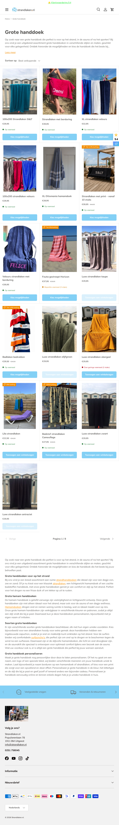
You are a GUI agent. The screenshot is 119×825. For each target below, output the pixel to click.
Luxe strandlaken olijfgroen (57, 356)
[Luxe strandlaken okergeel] (99, 329)
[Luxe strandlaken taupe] (99, 249)
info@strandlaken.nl (16, 744)
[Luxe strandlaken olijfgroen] (59, 329)
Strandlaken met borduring (57, 119)
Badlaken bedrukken (13, 356)
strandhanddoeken (66, 579)
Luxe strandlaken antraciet (17, 514)
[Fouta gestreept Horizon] (59, 249)
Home (7, 19)
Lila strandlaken (11, 433)
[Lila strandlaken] (19, 406)
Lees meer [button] (10, 52)
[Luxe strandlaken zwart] (99, 406)
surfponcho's (38, 637)
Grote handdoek (19, 19)
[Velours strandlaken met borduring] (19, 249)
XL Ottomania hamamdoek (57, 196)
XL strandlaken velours (94, 119)
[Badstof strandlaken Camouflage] (59, 406)
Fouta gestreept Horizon (55, 276)
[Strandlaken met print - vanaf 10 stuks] (99, 168)
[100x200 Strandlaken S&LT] (19, 91)
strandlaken (59, 583)
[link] (23, 539)
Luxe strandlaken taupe (95, 276)
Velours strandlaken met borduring (15, 278)
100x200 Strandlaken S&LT (17, 119)
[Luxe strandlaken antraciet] (19, 486)
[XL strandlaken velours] (99, 91)
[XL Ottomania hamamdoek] (59, 168)
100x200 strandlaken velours (18, 196)
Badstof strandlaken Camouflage (53, 435)
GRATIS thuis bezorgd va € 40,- (57, 2)
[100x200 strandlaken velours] (19, 168)
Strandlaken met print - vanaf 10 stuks (98, 198)
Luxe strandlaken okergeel (96, 356)
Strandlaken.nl (18, 817)
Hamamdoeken (13, 606)
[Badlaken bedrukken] (19, 329)
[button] (112, 9)
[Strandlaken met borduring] (59, 91)
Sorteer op (11, 60)
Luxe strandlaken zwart (95, 433)
